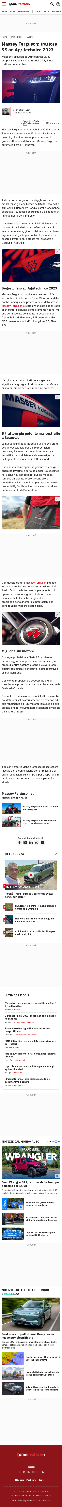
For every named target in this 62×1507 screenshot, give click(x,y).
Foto (46, 11)
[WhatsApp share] (36, 842)
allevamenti (20, 1060)
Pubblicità (31, 1480)
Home (4, 37)
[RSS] (42, 1472)
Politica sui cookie (40, 1491)
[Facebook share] (19, 842)
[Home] (19, 4)
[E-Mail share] (42, 842)
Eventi (30, 37)
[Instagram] (33, 1472)
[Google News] (28, 1472)
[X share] (25, 842)
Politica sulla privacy (22, 1491)
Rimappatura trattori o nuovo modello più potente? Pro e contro (27, 1080)
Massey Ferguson (12, 305)
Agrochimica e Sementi (24, 1022)
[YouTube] (37, 1472)
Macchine (18, 1073)
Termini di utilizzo (43, 1495)
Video (38, 11)
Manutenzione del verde (25, 1035)
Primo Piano (24, 11)
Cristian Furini (23, 110)
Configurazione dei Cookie (22, 1495)
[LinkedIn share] (31, 842)
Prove (13, 11)
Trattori (17, 1009)
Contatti (43, 1480)
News (4, 11)
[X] (24, 1472)
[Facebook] (19, 1472)
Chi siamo (19, 1480)
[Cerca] (52, 4)
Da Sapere (18, 1085)
